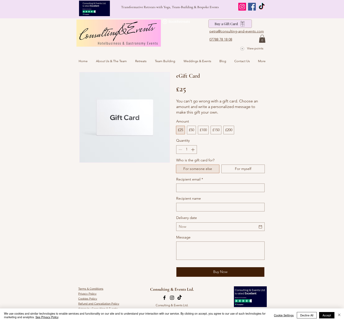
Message (183, 237)
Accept (326, 315)
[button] (262, 39)
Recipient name (188, 198)
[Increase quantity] (193, 149)
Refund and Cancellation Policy (98, 303)
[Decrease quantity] (180, 149)
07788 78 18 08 (220, 39)
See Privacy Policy (47, 317)
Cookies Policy (87, 298)
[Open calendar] (260, 226)
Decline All (306, 315)
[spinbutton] (186, 149)
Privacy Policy (87, 293)
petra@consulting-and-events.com (236, 31)
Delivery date (186, 218)
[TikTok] (262, 7)
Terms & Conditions (90, 288)
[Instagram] (242, 7)
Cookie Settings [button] (284, 315)
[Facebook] (252, 7)
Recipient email (189, 179)
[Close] (339, 315)
